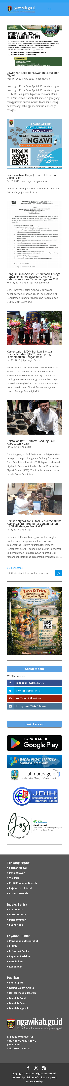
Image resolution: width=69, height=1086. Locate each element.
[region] (34, 621)
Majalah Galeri (17, 1003)
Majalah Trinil (17, 998)
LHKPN (13, 946)
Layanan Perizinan (20, 956)
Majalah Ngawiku (19, 1008)
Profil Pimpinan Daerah (23, 883)
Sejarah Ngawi (18, 867)
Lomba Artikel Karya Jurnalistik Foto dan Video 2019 (32, 176)
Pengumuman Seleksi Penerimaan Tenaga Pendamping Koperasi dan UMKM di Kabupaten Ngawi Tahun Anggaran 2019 (33, 276)
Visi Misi (14, 877)
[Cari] (58, 573)
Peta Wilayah (17, 872)
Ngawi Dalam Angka (21, 987)
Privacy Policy (34, 1081)
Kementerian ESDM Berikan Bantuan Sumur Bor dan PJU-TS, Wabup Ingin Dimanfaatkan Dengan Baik (30, 354)
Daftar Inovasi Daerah (22, 992)
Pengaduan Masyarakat (23, 941)
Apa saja (28, 78)
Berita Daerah (17, 914)
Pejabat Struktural (20, 888)
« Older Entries (15, 567)
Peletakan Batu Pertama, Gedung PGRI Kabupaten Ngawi (31, 442)
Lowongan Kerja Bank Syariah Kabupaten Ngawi (33, 74)
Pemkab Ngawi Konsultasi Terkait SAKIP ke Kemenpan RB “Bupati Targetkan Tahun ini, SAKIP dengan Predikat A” (34, 523)
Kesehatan (15, 966)
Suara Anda (16, 924)
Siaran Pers (16, 909)
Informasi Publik (19, 951)
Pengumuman (42, 78)
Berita (37, 360)
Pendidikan (16, 961)
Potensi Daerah (18, 893)
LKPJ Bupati (16, 982)
